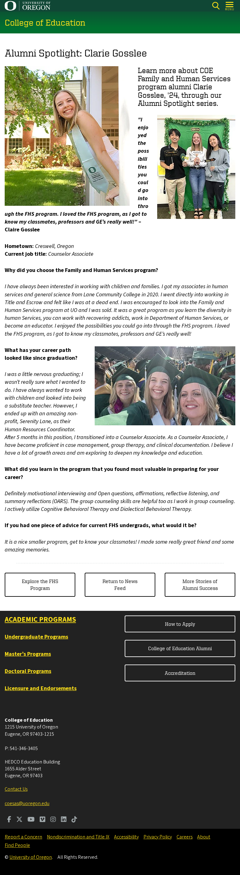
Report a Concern (23, 836)
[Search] (216, 6)
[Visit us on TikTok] (74, 820)
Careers (184, 836)
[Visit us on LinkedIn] (63, 820)
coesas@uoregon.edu (27, 803)
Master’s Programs (28, 654)
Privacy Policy (157, 836)
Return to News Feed (120, 584)
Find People (17, 845)
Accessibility (126, 836)
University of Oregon (30, 857)
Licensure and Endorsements (41, 688)
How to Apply (180, 624)
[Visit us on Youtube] (31, 820)
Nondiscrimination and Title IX (78, 836)
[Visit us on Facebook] (9, 820)
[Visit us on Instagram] (53, 820)
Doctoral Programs (28, 671)
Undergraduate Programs (36, 637)
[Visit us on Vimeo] (42, 820)
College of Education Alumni (180, 648)
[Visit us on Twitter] (19, 820)
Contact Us (16, 789)
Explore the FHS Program (40, 584)
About (203, 836)
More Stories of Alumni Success (200, 584)
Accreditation (180, 673)
